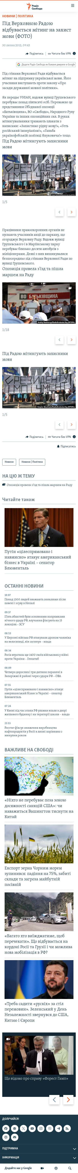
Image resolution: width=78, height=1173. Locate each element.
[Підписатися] (14, 1137)
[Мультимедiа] (42, 1168)
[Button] (34, 53)
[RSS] (67, 1128)
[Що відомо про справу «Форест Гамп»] (39, 1055)
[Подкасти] (56, 1168)
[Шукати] (70, 1168)
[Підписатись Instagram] (40, 1128)
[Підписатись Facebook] (5, 1128)
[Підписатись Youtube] (32, 1128)
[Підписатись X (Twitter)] (23, 1128)
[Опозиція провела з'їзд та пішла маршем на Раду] (39, 303)
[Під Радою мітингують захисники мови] (39, 175)
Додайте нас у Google (18, 1168)
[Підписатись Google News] (14, 1128)
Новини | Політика (17, 16)
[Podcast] (5, 1137)
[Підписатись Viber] (49, 1128)
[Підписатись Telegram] (58, 1128)
